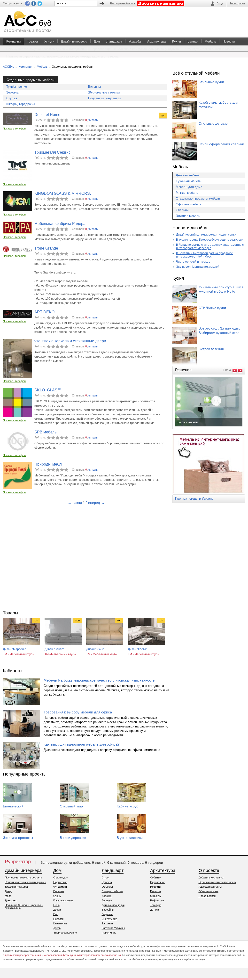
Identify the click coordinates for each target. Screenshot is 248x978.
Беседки (107, 900)
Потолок (58, 918)
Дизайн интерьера (74, 41)
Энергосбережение (65, 932)
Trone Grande (46, 248)
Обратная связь (208, 891)
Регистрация (237, 3)
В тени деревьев (73, 838)
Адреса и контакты (210, 886)
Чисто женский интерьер (193, 261)
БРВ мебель (45, 432)
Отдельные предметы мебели (198, 198)
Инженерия (60, 923)
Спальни (182, 210)
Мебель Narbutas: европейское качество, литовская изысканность (99, 680)
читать (93, 120)
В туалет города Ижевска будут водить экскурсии (209, 239)
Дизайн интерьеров (17, 886)
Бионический (13, 806)
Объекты (107, 886)
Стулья (11, 98)
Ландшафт (114, 41)
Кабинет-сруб (127, 806)
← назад (75, 503)
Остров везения (211, 349)
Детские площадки (113, 905)
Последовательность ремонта (23, 877)
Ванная (192, 41)
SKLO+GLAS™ (47, 390)
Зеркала (12, 92)
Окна (56, 905)
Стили (105, 877)
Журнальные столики (104, 92)
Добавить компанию (211, 877)
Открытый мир (71, 806)
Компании (13, 41)
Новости (229, 41)
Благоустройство (112, 891)
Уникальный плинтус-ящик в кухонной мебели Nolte (221, 289)
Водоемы (107, 914)
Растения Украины (113, 928)
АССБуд (8, 66)
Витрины (94, 86)
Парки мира (109, 932)
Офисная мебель (188, 204)
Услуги (49, 41)
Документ (11, 900)
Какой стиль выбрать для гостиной (218, 105)
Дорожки (107, 895)
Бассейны (108, 909)
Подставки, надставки (104, 98)
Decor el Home (47, 115)
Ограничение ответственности (217, 882)
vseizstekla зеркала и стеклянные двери (70, 341)
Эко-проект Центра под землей (197, 266)
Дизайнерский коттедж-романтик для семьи (206, 234)
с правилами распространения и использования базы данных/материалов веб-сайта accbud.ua (62, 955)
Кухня (176, 41)
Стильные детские (213, 123)
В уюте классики (130, 838)
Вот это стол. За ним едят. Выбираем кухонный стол (219, 330)
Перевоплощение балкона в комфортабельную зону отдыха (134, 49)
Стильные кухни (211, 82)
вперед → (96, 503)
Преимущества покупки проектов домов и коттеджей (45, 49)
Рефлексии (157, 900)
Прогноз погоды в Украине (194, 498)
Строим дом (60, 877)
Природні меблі (48, 464)
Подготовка (60, 882)
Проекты (58, 891)
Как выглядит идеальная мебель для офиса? (81, 744)
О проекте (209, 870)
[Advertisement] (86, 556)
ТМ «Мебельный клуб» (18, 654)
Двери (57, 909)
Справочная (157, 882)
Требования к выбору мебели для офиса (78, 712)
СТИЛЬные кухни (212, 308)
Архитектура (156, 41)
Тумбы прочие (16, 86)
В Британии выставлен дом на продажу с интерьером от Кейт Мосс (204, 255)
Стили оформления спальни (221, 144)
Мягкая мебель (187, 192)
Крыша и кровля (63, 900)
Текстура (155, 905)
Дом (97, 41)
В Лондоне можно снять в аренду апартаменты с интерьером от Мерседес (210, 246)
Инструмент (109, 918)
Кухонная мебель (189, 181)
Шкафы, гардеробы (20, 104)
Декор (8, 891)
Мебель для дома (189, 187)
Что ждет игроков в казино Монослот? (213, 49)
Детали (154, 909)
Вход (220, 3)
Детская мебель (188, 175)
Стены (57, 895)
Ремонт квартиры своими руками (25, 882)
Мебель (210, 41)
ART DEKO (44, 312)
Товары (32, 41)
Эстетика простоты (18, 838)
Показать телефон (14, 128)
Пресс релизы (207, 895)
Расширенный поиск (122, 3)
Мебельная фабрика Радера (59, 224)
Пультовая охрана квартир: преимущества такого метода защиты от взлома (62, 56)
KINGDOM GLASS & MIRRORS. (62, 193)
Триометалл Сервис (52, 152)
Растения (107, 923)
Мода (8, 895)
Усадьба (135, 41)
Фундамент (60, 886)
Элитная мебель (188, 216)
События (155, 877)
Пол (55, 914)
